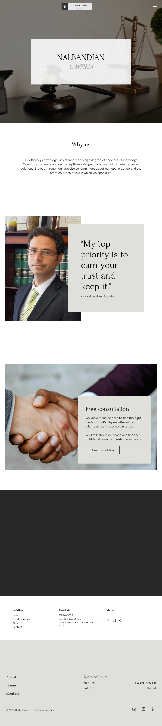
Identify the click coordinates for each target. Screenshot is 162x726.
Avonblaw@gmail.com (70, 618)
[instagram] (114, 620)
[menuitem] (34, 615)
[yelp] (120, 620)
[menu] (155, 6)
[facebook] (108, 620)
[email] (134, 710)
